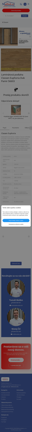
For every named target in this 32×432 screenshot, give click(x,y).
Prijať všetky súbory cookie (16, 220)
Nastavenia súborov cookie (16, 224)
